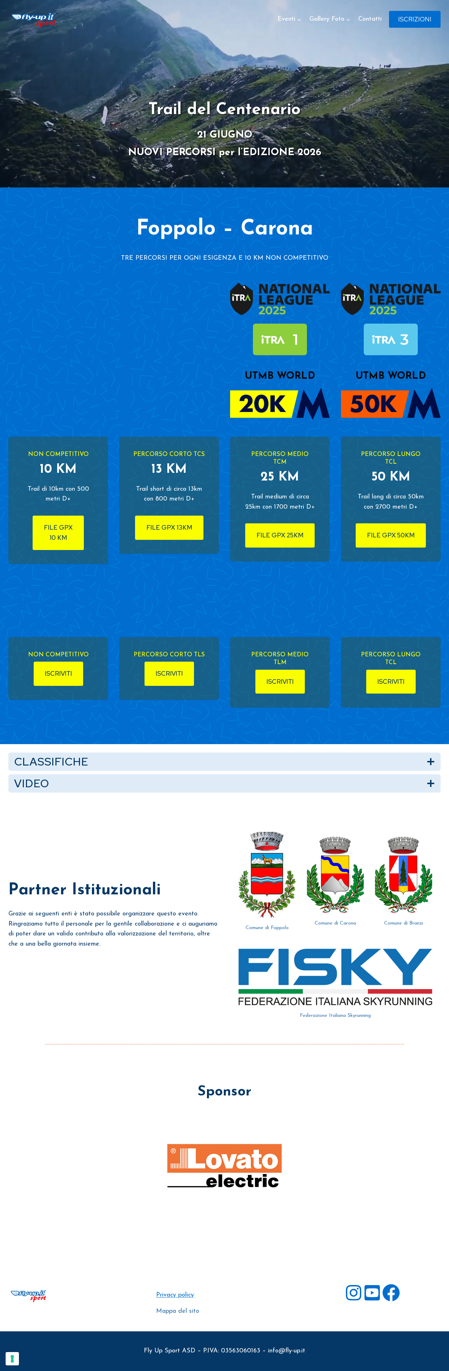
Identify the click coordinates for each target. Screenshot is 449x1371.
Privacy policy (175, 1295)
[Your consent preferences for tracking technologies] (12, 1358)
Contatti (370, 19)
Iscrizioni (414, 19)
